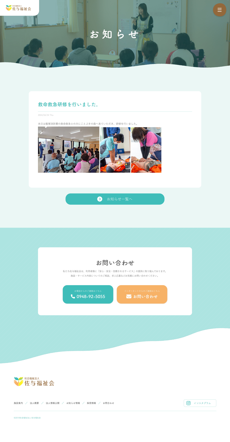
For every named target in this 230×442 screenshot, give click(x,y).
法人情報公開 (52, 403)
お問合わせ (108, 403)
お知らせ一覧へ (119, 199)
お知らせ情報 (73, 403)
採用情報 (91, 403)
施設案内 (18, 403)
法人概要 (34, 403)
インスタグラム (202, 403)
